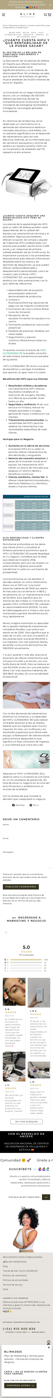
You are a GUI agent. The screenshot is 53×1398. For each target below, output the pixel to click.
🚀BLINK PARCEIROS (15, 1262)
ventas (40, 35)
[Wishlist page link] (6, 932)
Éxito (26, 33)
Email (6, 838)
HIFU (33, 33)
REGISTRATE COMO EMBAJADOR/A (23, 1257)
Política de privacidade (15, 1280)
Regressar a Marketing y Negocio (26, 919)
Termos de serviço (27, 900)
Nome (6, 824)
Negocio (28, 35)
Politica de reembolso (15, 1275)
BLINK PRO (15, 33)
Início (5, 25)
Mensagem (8, 852)
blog (5, 1266)
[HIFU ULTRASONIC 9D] (26, 759)
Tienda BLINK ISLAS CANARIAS (20, 1271)
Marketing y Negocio (17, 25)
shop (5, 1289)
